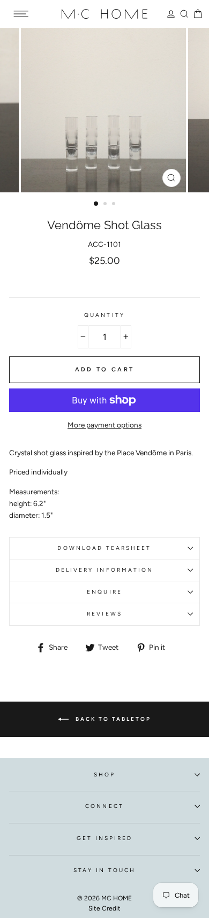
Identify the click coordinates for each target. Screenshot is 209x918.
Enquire (104, 591)
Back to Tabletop (112, 718)
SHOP (104, 774)
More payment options (104, 425)
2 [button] (106, 204)
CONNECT (104, 806)
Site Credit (104, 908)
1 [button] (96, 204)
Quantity (104, 315)
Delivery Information (104, 569)
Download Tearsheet (104, 547)
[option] (104, 110)
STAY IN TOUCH (104, 870)
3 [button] (114, 204)
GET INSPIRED (105, 838)
